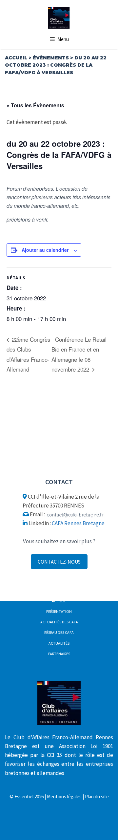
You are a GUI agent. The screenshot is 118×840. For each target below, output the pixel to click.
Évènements (51, 58)
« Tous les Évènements (35, 105)
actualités (59, 643)
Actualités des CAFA (59, 621)
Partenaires (59, 653)
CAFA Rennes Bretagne (78, 523)
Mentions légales (64, 796)
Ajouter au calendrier (45, 250)
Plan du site (97, 796)
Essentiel (23, 796)
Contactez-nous (59, 561)
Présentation (59, 611)
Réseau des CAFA (59, 632)
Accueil (16, 58)
